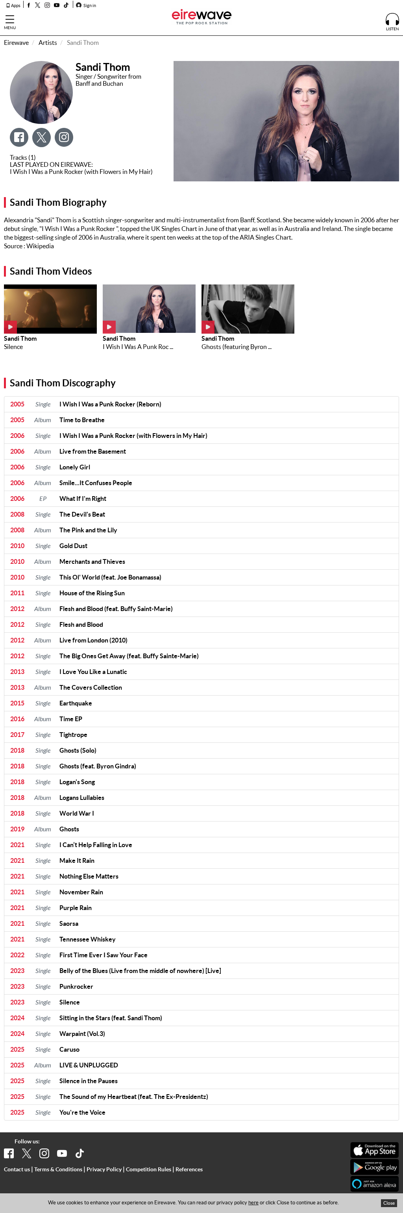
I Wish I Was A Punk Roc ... (138, 346)
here (253, 1203)
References (189, 1169)
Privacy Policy (104, 1169)
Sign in (89, 5)
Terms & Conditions (58, 1169)
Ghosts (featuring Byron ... (237, 346)
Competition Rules (148, 1169)
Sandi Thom (20, 338)
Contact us (17, 1169)
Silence (13, 346)
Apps (15, 5)
